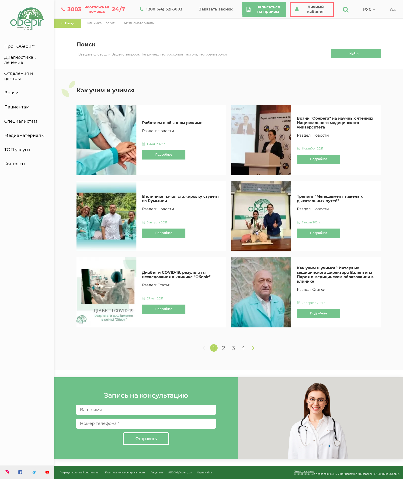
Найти (353, 53)
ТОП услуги (17, 149)
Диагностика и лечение (21, 60)
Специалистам (20, 121)
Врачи (11, 92)
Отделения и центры (18, 76)
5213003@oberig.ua (180, 472)
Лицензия (156, 472)
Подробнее (163, 154)
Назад (69, 23)
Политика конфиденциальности (125, 472)
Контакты (14, 164)
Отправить (146, 439)
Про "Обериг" (19, 46)
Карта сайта (204, 472)
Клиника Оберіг (101, 23)
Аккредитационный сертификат (80, 472)
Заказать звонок (304, 471)
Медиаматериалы (24, 135)
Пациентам (16, 107)
